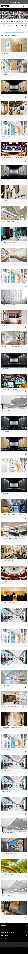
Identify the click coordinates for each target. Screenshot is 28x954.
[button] (2, 9)
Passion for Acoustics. (24, 944)
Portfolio (3, 35)
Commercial (9, 35)
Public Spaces (16, 35)
